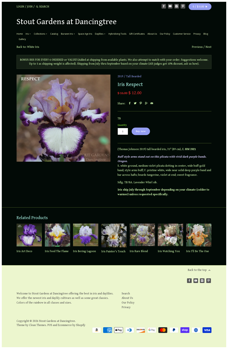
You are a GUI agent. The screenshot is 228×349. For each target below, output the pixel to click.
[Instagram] (176, 6)
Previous (197, 47)
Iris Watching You (169, 251)
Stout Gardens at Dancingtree (67, 21)
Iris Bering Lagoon (84, 251)
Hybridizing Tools (117, 33)
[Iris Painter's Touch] (114, 235)
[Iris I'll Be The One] (198, 235)
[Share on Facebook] (130, 103)
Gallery (22, 39)
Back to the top (197, 270)
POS (49, 325)
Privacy (197, 33)
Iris (27, 33)
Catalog (54, 33)
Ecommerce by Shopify (71, 325)
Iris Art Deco (24, 251)
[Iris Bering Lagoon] (85, 235)
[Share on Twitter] (135, 103)
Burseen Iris (67, 33)
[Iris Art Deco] (29, 235)
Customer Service (182, 33)
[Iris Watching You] (170, 235)
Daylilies (99, 33)
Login (20, 6)
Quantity (122, 125)
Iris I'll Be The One (197, 251)
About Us (152, 33)
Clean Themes (37, 325)
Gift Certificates (137, 33)
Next (208, 47)
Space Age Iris (85, 33)
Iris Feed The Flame (57, 251)
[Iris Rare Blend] (142, 235)
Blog (205, 33)
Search (126, 293)
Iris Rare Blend (139, 251)
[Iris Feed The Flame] (57, 235)
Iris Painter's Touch (113, 251)
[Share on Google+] (146, 103)
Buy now (141, 131)
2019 (120, 76)
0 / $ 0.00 (199, 6)
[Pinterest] (183, 6)
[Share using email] (152, 103)
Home (20, 33)
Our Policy (165, 33)
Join (30, 6)
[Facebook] (164, 6)
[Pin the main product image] (141, 103)
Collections (40, 33)
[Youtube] (170, 6)
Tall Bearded (133, 76)
